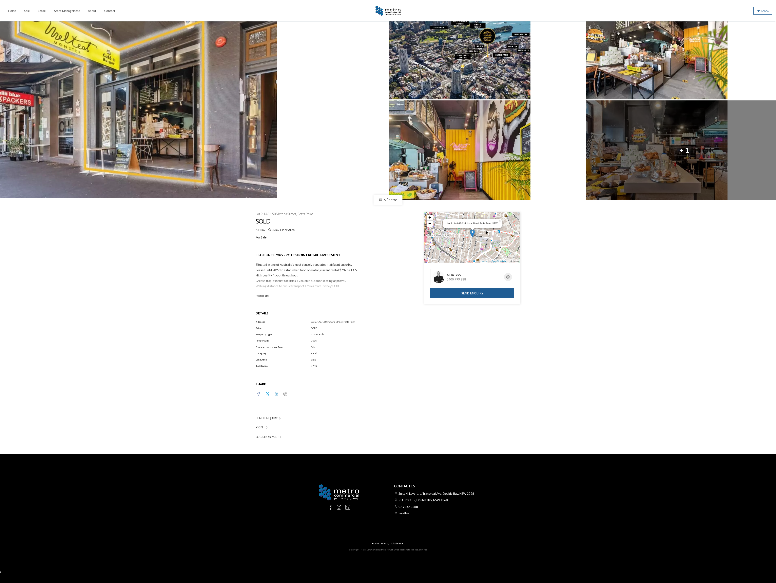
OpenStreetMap (499, 261)
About (92, 11)
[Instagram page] (339, 507)
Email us (404, 513)
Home (12, 11)
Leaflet (484, 261)
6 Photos (390, 200)
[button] (262, 427)
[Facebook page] (331, 507)
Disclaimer (397, 543)
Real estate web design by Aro (413, 550)
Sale (27, 11)
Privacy (385, 543)
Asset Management (67, 11)
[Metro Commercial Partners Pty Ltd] (387, 10)
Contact (109, 11)
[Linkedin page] (347, 507)
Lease (42, 11)
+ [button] (429, 217)
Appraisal (763, 10)
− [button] (429, 223)
